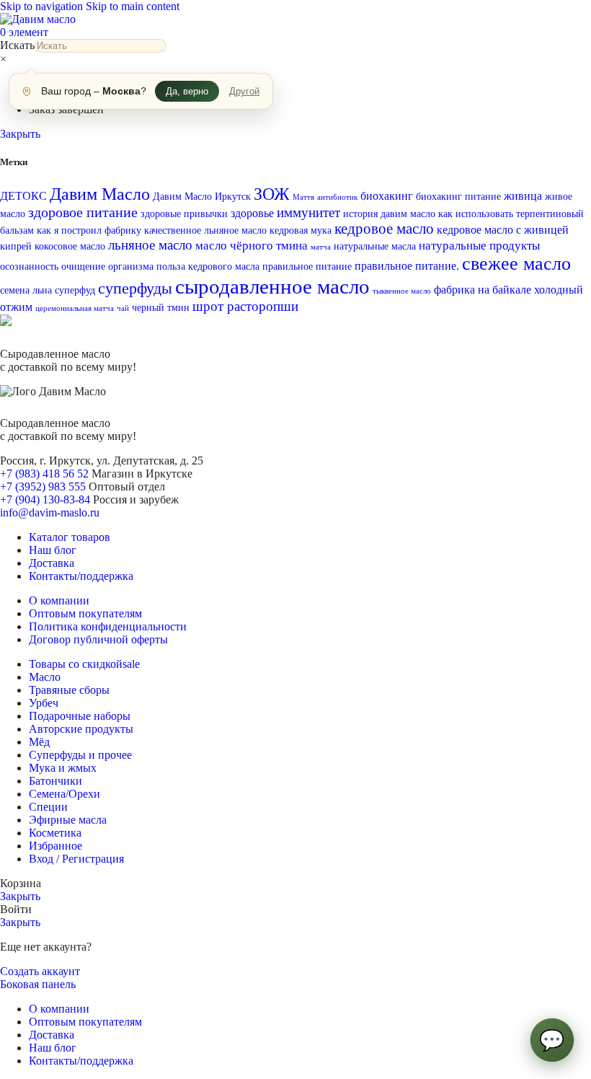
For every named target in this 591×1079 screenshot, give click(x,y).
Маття (303, 197)
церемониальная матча (74, 308)
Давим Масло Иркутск (202, 196)
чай (123, 308)
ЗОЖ (272, 194)
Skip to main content (132, 6)
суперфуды (135, 288)
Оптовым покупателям (85, 613)
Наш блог (52, 550)
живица (523, 196)
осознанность (29, 266)
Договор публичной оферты (98, 639)
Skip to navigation (43, 6)
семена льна (26, 290)
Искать (17, 45)
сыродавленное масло (272, 286)
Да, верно (187, 91)
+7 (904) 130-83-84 (45, 499)
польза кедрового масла (207, 266)
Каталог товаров (69, 537)
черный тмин (161, 307)
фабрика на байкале (482, 289)
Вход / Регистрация (76, 859)
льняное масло (150, 244)
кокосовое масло (70, 246)
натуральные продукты (479, 245)
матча (321, 247)
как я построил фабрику (89, 230)
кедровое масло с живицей (503, 230)
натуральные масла (375, 246)
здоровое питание (83, 212)
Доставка (51, 563)
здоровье (252, 213)
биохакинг (386, 196)
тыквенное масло (402, 291)
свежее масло (516, 263)
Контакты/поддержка (81, 576)
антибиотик (337, 197)
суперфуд (75, 290)
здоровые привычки (184, 213)
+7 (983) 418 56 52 (44, 473)
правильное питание (307, 266)
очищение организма (107, 266)
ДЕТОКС (23, 196)
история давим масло (389, 213)
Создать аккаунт (40, 971)
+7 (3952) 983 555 (43, 486)
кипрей (16, 246)
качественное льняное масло (205, 230)
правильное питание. (407, 266)
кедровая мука (301, 230)
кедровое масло (384, 229)
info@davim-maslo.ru (49, 512)
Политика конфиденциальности (108, 626)
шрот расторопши (245, 306)
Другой (244, 91)
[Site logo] (38, 19)
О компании (59, 600)
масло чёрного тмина (251, 245)
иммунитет (308, 212)
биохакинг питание (458, 196)
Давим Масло (100, 193)
